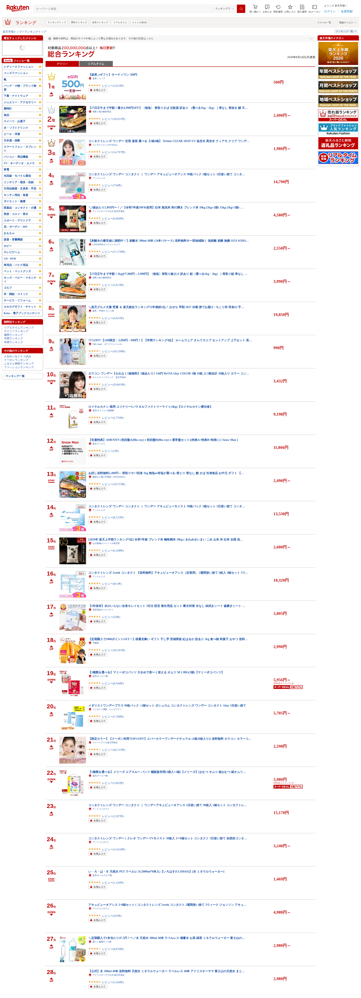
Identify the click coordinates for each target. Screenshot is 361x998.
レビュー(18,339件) (113, 351)
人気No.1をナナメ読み (17, 356)
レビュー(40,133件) (113, 749)
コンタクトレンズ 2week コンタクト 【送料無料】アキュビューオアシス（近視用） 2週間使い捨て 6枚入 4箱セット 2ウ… (168, 572)
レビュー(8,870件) (113, 949)
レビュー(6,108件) (113, 550)
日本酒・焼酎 (12, 140)
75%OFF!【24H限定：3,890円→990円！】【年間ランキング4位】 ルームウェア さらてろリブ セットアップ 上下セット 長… (170, 340)
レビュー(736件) (112, 185)
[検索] (241, 9)
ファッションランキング (19, 367)
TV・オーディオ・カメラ (19, 163)
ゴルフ (8, 287)
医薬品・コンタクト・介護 (20, 207)
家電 (6, 169)
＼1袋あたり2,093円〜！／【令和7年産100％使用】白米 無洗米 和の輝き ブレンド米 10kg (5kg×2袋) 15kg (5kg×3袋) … (165, 207)
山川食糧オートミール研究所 (106, 543)
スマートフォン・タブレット (20, 148)
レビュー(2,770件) (113, 417)
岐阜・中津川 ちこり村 (103, 311)
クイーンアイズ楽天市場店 (105, 742)
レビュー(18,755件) (113, 484)
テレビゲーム (12, 252)
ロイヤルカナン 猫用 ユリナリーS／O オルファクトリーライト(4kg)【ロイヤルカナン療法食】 (150, 406)
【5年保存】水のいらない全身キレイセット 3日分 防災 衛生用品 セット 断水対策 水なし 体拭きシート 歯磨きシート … (166, 605)
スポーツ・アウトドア (17, 220)
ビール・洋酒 (12, 134)
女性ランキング (100, 22)
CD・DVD (10, 258)
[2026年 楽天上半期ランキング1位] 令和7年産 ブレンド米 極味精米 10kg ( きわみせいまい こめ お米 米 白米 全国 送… (165, 539)
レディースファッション (19, 66)
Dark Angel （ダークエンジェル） (108, 344)
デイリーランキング (16, 331)
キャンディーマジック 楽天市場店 (109, 377)
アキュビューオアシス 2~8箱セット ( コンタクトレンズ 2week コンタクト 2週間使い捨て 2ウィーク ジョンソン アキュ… (167, 904)
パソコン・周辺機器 (16, 156)
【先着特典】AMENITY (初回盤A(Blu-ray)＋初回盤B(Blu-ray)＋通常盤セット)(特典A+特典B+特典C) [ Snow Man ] (163, 439)
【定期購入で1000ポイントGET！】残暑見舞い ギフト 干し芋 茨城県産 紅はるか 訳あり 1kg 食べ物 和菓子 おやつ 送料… (168, 639)
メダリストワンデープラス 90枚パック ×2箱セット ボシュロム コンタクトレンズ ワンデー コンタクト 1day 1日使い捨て (167, 705)
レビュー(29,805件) (113, 384)
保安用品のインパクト (103, 610)
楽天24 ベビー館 (100, 676)
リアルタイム (120, 22)
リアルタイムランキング (19, 327)
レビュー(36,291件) (113, 650)
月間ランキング (13, 338)
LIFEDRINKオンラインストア (106, 244)
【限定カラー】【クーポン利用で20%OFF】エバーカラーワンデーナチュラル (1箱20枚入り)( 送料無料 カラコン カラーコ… (170, 738)
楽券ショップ (99, 78)
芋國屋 (96, 643)
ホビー (8, 245)
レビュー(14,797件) (113, 152)
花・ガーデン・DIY (16, 226)
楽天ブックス (99, 444)
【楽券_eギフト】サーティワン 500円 (112, 74)
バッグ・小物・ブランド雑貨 (20, 87)
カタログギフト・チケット (20, 306)
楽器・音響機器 (13, 239)
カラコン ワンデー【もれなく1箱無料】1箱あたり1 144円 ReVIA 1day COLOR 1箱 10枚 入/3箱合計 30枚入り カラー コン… (168, 373)
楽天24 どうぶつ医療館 (103, 410)
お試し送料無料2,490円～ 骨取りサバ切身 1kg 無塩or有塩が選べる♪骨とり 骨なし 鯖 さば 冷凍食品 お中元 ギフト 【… (166, 473)
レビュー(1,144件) (113, 882)
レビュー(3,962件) (113, 783)
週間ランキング (13, 334)
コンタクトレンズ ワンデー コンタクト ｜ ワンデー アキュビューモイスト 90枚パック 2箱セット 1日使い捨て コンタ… (166, 506)
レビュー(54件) (111, 617)
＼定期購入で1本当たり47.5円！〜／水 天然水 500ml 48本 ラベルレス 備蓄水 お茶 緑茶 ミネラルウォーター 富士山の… (166, 938)
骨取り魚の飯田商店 (102, 111)
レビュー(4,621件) (113, 318)
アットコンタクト (101, 809)
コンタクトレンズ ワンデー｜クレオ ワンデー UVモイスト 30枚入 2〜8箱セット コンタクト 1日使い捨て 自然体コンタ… (167, 838)
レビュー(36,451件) (113, 118)
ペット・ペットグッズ (17, 271)
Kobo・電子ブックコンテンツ (22, 313)
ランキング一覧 (15, 376)
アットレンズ (99, 178)
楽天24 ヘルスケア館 (102, 875)
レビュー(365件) (112, 915)
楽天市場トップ (12, 31)
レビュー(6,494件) (113, 218)
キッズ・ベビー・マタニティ (20, 279)
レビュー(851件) (112, 583)
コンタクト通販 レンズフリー (107, 709)
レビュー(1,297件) (113, 816)
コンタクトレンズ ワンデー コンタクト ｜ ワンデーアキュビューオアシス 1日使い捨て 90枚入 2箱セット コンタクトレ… (167, 805)
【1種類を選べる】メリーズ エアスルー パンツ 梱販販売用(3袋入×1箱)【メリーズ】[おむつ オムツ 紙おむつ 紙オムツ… (167, 772)
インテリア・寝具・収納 (19, 182)
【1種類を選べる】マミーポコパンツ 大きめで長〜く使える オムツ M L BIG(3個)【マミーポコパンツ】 (156, 672)
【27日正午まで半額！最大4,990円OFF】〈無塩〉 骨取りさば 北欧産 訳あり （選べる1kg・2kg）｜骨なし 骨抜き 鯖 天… (168, 107)
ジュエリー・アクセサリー (20, 102)
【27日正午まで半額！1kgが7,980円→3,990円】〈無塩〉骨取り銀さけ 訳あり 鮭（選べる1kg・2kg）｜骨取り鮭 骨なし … (168, 273)
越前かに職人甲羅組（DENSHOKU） (110, 477)
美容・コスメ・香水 (16, 214)
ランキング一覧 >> (346, 31)
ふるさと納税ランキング (19, 363)
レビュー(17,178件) (113, 251)
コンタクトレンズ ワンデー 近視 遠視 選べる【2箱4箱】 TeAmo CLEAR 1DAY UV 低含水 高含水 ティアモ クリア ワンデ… (169, 141)
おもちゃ (9, 233)
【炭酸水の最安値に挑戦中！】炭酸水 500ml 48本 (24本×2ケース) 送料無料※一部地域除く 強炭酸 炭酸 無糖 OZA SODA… (168, 240)
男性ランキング (79, 22)
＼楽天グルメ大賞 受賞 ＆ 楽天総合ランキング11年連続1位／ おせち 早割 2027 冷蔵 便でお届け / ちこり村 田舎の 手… (166, 307)
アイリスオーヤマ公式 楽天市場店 (109, 211)
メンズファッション (16, 73)
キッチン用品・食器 (16, 195)
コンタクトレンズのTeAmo (105, 145)
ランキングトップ (57, 22)
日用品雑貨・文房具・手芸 (20, 188)
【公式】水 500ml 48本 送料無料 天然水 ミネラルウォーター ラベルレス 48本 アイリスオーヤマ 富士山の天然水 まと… (166, 971)
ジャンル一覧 (324, 22)
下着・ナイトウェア (16, 95)
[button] (267, 9)
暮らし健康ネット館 (102, 942)
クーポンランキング (16, 359)
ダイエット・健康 (14, 201)
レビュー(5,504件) (113, 982)
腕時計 (8, 108)
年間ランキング (13, 342)
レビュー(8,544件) (113, 683)
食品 (6, 115)
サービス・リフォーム (17, 300)
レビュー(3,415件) (113, 285)
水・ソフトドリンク (16, 127)
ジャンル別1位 (139, 22)
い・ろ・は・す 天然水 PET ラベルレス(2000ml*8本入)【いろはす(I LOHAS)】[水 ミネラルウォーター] (156, 871)
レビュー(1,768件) (113, 716)
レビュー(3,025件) (113, 85)
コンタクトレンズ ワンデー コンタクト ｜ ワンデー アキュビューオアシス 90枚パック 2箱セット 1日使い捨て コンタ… (166, 174)
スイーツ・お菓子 (14, 121)
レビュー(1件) (110, 451)
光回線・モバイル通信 (17, 175)
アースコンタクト (101, 908)
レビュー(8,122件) (113, 517)
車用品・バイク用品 (16, 264)
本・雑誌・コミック (16, 293)
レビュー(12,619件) (113, 849)
